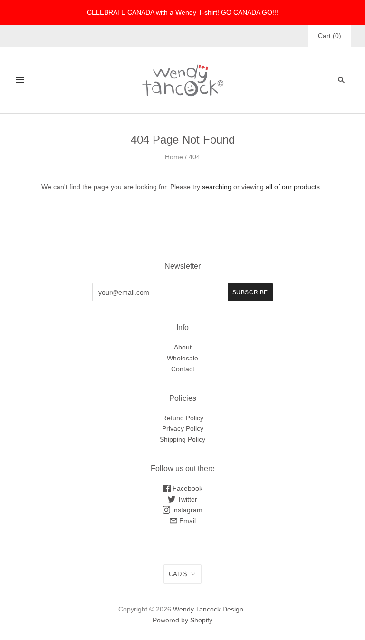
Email (186, 520)
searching (216, 187)
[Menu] (20, 80)
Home (174, 157)
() (329, 35)
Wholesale (182, 358)
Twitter (186, 499)
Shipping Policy (182, 439)
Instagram (186, 510)
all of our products (293, 187)
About (183, 347)
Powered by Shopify (182, 620)
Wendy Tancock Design (208, 609)
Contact (182, 369)
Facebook (186, 488)
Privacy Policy (182, 428)
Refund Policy (182, 418)
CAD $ (178, 574)
